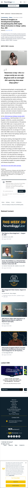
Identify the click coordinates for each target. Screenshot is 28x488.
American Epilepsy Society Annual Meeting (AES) (12, 204)
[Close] (25, 462)
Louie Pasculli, (6, 293)
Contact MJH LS (14, 407)
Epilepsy (8, 202)
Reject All (16, 481)
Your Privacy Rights (15, 478)
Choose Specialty (12, 5)
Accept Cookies (15, 485)
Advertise (14, 406)
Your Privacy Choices (14, 414)
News (16, 445)
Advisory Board (14, 401)
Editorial (14, 403)
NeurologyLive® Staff (8, 352)
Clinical (12, 202)
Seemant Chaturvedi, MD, (8, 265)
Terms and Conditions (14, 411)
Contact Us (14, 404)
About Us (14, 400)
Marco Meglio (13, 293)
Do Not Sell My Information (14, 409)
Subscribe (21, 191)
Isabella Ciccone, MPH (8, 237)
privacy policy (4, 195)
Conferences (7, 13)
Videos (3, 202)
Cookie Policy (11, 475)
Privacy (14, 412)
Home (2, 13)
